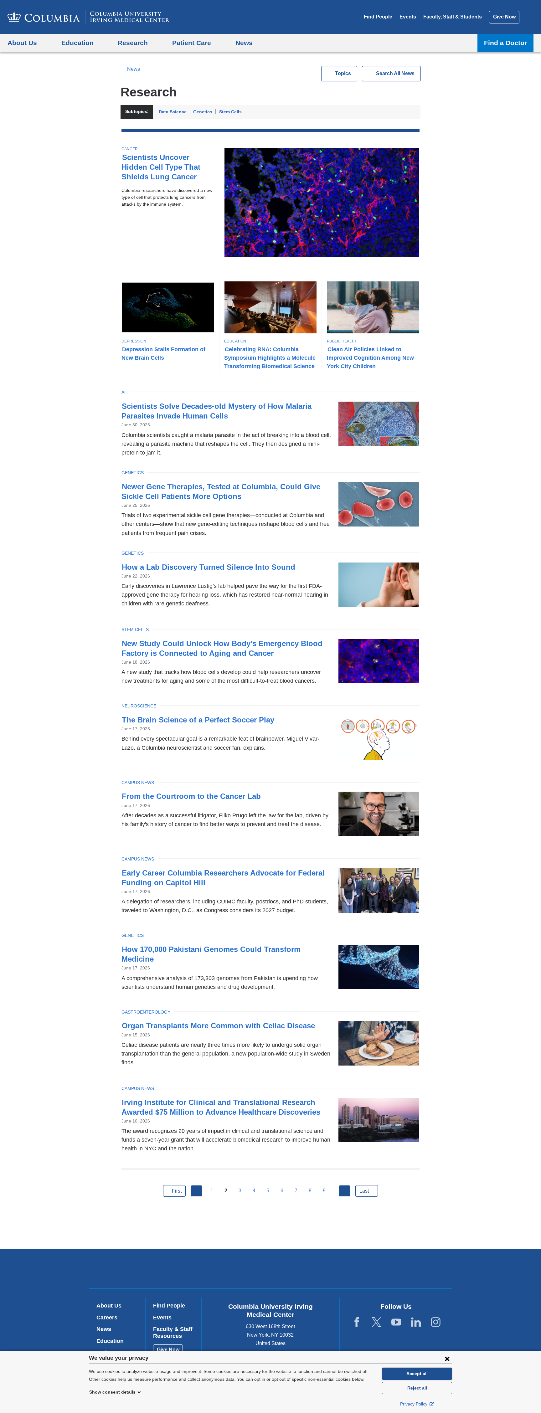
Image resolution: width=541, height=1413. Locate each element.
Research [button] (133, 42)
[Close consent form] (447, 1359)
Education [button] (77, 42)
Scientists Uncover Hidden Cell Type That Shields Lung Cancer (160, 167)
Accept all (417, 1373)
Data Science (173, 111)
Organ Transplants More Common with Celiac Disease (218, 1025)
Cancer (129, 149)
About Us (108, 1306)
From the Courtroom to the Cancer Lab (191, 796)
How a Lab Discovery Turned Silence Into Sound (208, 567)
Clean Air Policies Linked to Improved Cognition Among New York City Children (370, 357)
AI (123, 392)
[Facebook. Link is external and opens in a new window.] (357, 1322)
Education (235, 341)
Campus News (137, 782)
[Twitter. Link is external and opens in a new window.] (376, 1322)
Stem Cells (230, 111)
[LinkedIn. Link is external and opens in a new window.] (416, 1322)
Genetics (202, 111)
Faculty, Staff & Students (452, 16)
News (133, 69)
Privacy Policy (414, 1403)
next (345, 1191)
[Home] (88, 17)
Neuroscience (138, 705)
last (364, 1191)
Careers (106, 1317)
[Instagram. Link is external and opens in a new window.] (435, 1322)
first (177, 1191)
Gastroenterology (145, 1012)
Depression (133, 341)
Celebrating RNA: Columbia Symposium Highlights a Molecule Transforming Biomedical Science (270, 357)
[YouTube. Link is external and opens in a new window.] (396, 1322)
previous (197, 1191)
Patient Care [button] (191, 42)
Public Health (341, 341)
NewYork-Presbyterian (315, 1269)
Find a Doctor (505, 42)
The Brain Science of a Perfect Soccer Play (198, 720)
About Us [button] (22, 42)
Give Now (504, 16)
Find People (378, 16)
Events (407, 16)
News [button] (244, 42)
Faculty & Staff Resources (173, 1332)
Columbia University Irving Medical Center (231, 1268)
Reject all (417, 1387)
